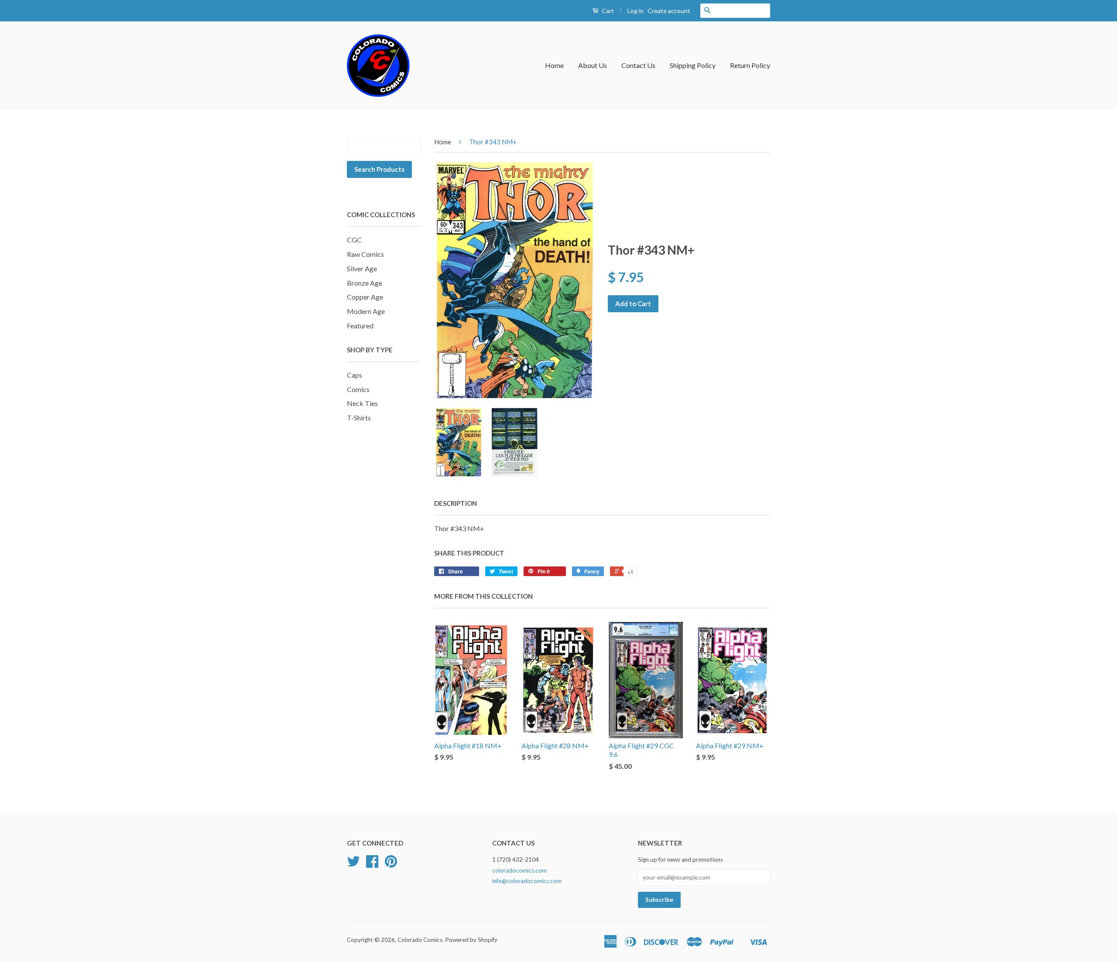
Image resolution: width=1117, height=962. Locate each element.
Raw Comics (365, 254)
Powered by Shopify (471, 939)
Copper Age (365, 297)
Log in (635, 10)
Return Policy (750, 65)
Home (554, 65)
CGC (354, 239)
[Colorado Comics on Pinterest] (390, 864)
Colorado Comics (419, 939)
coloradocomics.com (519, 870)
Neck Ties (362, 403)
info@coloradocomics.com (527, 880)
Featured (360, 325)
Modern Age (366, 311)
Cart (607, 10)
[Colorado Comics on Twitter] (353, 864)
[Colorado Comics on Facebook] (372, 864)
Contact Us (638, 65)
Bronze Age (364, 283)
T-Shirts (359, 417)
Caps (354, 375)
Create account (669, 10)
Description (455, 503)
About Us (592, 65)
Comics (358, 389)
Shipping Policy (693, 65)
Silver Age (362, 268)
